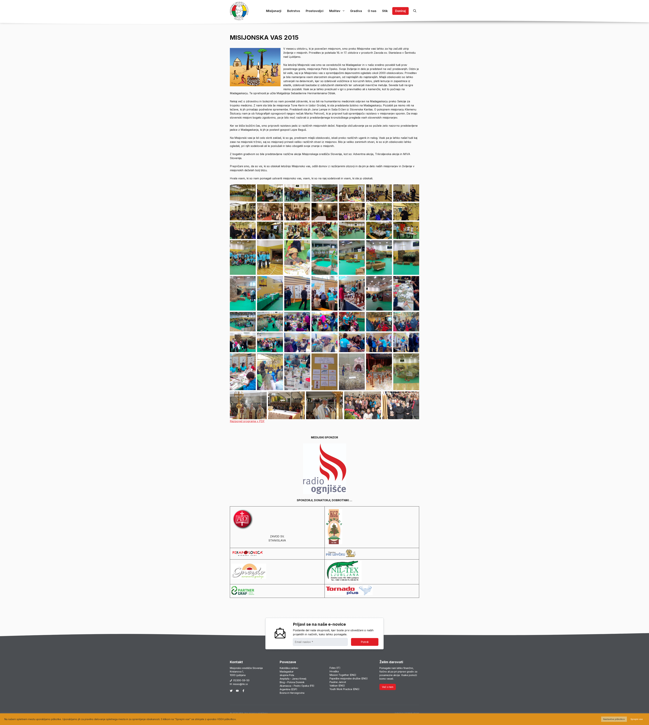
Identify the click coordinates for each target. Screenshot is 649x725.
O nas (372, 11)
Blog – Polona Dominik (292, 682)
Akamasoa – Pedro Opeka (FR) (297, 685)
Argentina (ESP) (288, 689)
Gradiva (356, 11)
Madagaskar (287, 671)
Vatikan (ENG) (337, 685)
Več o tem (387, 686)
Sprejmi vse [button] (637, 719)
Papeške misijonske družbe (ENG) (349, 678)
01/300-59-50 (241, 680)
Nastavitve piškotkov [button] (614, 719)
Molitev (334, 11)
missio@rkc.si (240, 684)
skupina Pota (287, 675)
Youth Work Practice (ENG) (344, 689)
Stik (385, 11)
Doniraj (400, 11)
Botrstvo (293, 11)
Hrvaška (334, 671)
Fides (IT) (335, 667)
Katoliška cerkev (289, 668)
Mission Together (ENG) (343, 674)
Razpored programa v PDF (247, 421)
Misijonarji (273, 11)
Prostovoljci (314, 11)
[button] (414, 11)
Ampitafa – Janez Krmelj (293, 678)
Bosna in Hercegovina (292, 692)
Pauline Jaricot (338, 682)
